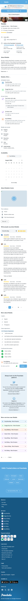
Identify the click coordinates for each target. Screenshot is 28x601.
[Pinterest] (11, 590)
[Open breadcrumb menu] (5, 457)
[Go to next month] (22, 160)
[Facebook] (2, 590)
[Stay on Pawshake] (16, 366)
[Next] (21, 307)
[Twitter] (5, 590)
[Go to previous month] (19, 160)
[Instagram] (8, 590)
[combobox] (14, 156)
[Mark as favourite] (26, 2)
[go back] (1, 2)
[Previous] (7, 307)
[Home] (1, 457)
